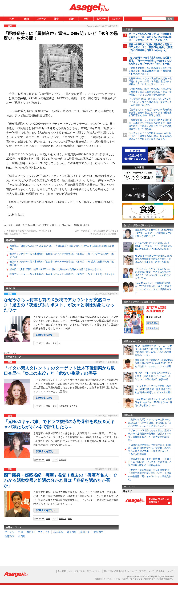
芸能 (26, 18)
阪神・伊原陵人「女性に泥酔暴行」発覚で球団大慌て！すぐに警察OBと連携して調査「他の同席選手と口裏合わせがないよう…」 (151, 49)
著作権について (146, 571)
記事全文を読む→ (46, 334)
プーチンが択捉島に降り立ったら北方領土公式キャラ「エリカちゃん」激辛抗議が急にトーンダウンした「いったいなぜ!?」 (150, 37)
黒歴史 (86, 225)
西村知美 (78, 225)
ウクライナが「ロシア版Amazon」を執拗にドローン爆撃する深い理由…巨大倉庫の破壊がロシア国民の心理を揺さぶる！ (150, 136)
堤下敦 (45, 225)
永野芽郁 (62, 460)
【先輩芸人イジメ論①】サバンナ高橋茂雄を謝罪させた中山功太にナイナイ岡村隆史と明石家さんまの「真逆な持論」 (150, 112)
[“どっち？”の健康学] (148, 181)
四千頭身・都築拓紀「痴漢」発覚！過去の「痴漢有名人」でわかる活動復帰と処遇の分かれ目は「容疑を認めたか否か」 (60, 480)
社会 (56, 18)
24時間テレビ (34, 225)
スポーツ (41, 18)
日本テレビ (67, 225)
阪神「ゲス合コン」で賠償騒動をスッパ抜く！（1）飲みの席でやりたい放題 (97, 232)
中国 (20, 532)
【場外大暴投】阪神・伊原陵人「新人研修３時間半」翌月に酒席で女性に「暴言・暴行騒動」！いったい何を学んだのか (150, 91)
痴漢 (70, 519)
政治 (71, 18)
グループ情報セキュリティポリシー (85, 571)
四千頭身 (62, 519)
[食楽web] (148, 219)
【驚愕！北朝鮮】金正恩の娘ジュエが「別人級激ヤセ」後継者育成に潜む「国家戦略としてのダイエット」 (150, 71)
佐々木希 (71, 532)
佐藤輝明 (9, 536)
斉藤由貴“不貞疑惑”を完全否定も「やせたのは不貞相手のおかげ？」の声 (28, 232)
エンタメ (116, 18)
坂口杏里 (73, 406)
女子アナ (101, 18)
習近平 (30, 532)
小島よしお (55, 225)
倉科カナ (85, 532)
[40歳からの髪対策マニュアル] (148, 162)
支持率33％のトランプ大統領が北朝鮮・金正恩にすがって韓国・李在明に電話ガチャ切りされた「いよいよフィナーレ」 (150, 81)
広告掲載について (164, 571)
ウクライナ (44, 532)
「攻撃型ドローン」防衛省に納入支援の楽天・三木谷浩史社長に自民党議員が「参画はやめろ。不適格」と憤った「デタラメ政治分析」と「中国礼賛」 (150, 124)
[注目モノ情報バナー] (148, 200)
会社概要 (62, 571)
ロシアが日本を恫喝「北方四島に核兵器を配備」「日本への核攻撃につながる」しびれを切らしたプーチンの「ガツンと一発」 (150, 60)
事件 (86, 18)
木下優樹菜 (63, 406)
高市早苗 (58, 532)
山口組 (21, 536)
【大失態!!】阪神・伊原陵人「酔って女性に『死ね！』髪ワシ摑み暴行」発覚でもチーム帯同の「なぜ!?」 (150, 102)
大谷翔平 (98, 532)
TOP (11, 18)
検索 (170, 19)
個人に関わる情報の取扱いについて (120, 571)
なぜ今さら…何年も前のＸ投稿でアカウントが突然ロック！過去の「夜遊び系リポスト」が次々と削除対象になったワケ (59, 304)
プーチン (9, 532)
